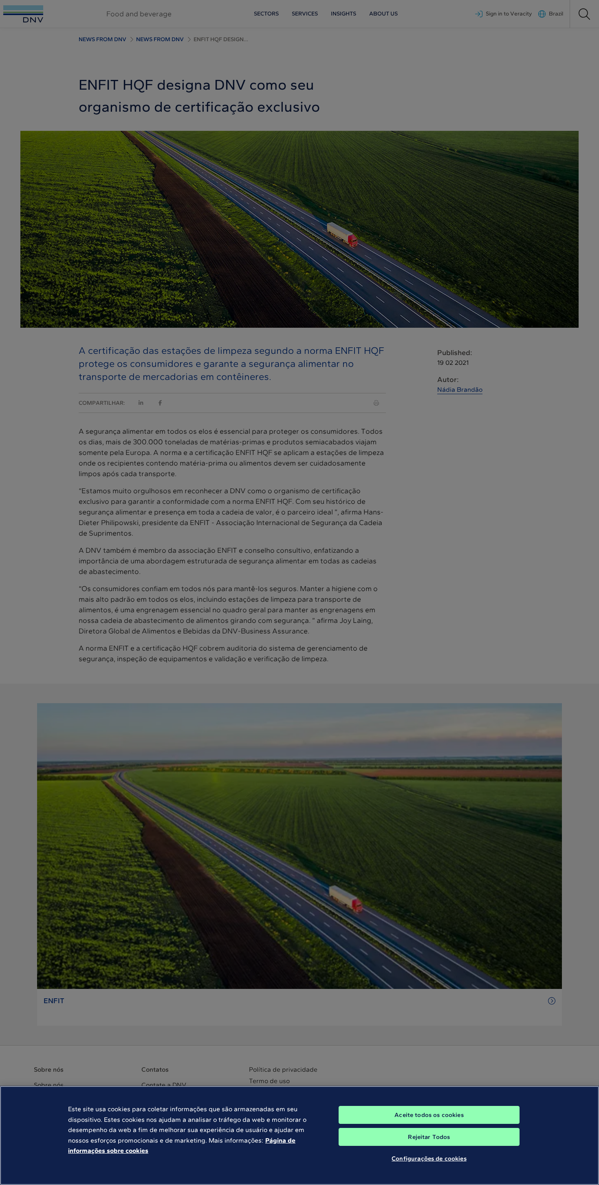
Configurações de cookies (429, 1158)
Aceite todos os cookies (428, 1115)
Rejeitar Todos (429, 1137)
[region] (299, 1135)
